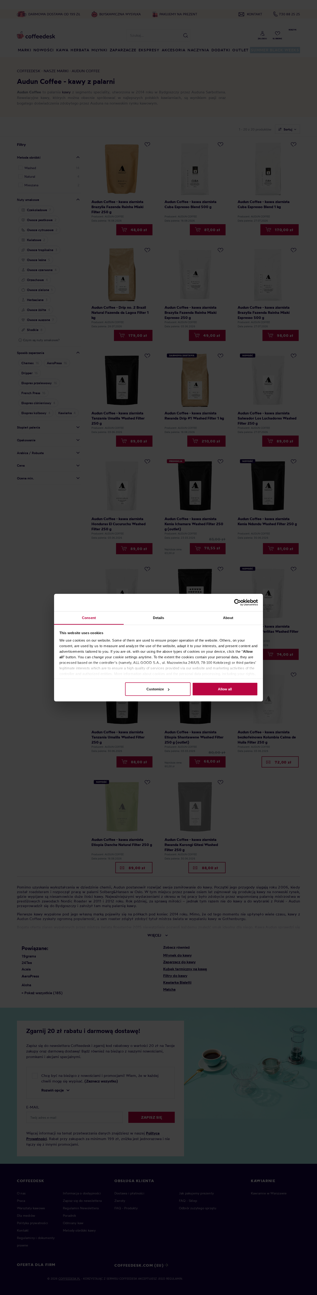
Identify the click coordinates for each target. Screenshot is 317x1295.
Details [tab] (158, 618)
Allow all (225, 689)
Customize (155, 689)
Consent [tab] (89, 618)
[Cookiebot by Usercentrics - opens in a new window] (237, 602)
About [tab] (228, 618)
